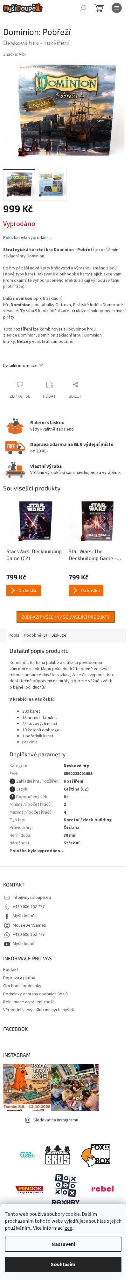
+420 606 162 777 (29, 907)
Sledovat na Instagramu (55, 1120)
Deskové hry (76, 766)
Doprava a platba (19, 978)
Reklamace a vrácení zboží (28, 1002)
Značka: (14, 54)
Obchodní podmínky (22, 986)
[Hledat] (83, 8)
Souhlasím (63, 1264)
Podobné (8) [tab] (35, 635)
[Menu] (116, 8)
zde (68, 1228)
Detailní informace (20, 366)
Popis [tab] (14, 635)
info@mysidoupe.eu (32, 897)
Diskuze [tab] (59, 635)
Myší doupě (24, 916)
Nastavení (63, 1244)
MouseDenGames (29, 925)
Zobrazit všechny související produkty (66, 617)
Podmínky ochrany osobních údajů (35, 994)
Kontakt (10, 970)
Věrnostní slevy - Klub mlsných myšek (38, 1010)
